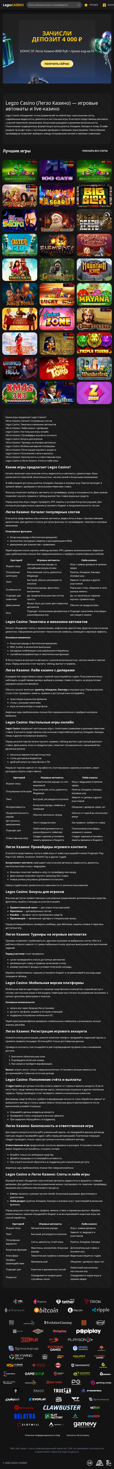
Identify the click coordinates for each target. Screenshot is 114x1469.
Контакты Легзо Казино (78, 1435)
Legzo (13, 5)
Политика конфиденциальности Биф (42, 1435)
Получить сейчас (57, 63)
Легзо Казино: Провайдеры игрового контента (31, 435)
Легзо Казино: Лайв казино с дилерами (27, 428)
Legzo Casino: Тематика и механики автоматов (31, 424)
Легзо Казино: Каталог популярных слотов (29, 420)
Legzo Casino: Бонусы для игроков (24, 438)
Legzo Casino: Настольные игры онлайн (27, 431)
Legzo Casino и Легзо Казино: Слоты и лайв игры (32, 460)
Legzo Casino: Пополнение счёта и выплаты (29, 453)
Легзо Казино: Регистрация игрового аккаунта (31, 449)
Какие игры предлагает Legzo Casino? (26, 417)
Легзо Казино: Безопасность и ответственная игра (33, 457)
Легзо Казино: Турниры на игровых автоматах (31, 442)
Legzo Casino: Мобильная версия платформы (30, 446)
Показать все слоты (95, 150)
